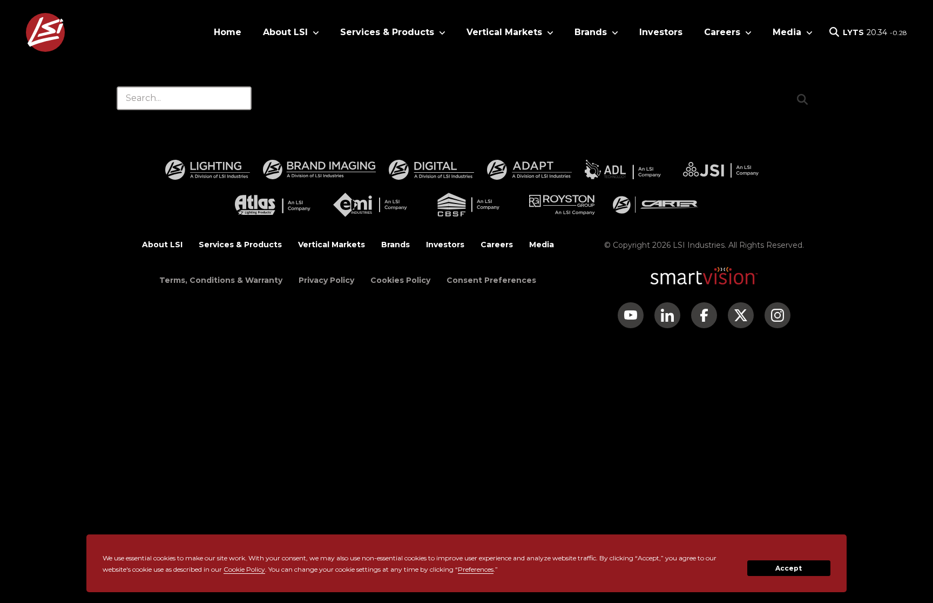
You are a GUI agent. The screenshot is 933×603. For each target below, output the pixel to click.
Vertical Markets (331, 244)
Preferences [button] (475, 569)
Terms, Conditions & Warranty (220, 280)
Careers (497, 244)
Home (227, 32)
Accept (788, 568)
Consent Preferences (491, 280)
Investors (660, 32)
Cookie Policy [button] (244, 569)
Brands (395, 244)
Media (541, 244)
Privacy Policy (326, 280)
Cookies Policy (400, 280)
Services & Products (240, 244)
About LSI (162, 244)
